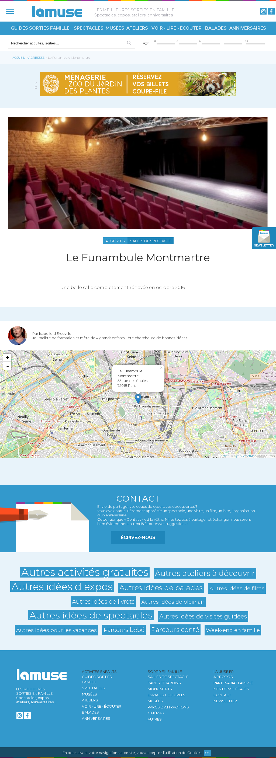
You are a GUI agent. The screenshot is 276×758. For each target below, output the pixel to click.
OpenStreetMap (245, 456)
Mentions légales (231, 689)
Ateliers (137, 28)
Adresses (36, 58)
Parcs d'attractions (168, 707)
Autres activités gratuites (84, 572)
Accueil (18, 58)
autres (155, 719)
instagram (263, 11)
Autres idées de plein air (172, 602)
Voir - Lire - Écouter (176, 28)
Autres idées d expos (62, 586)
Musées (115, 28)
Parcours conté (175, 630)
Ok (207, 753)
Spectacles (89, 28)
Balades (216, 28)
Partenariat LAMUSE (233, 683)
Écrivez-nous (138, 537)
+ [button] (7, 357)
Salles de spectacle (168, 676)
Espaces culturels (166, 695)
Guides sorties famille (40, 28)
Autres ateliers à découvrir (205, 573)
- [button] (7, 366)
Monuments (160, 689)
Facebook (271, 11)
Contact (222, 695)
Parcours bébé (124, 629)
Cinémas (156, 713)
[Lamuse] (57, 11)
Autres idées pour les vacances (56, 630)
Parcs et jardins (164, 683)
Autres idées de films (236, 588)
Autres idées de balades (161, 587)
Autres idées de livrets (103, 601)
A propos (223, 676)
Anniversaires (247, 28)
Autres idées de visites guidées (203, 616)
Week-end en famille (233, 630)
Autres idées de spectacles (91, 615)
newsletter (264, 245)
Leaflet (224, 456)
